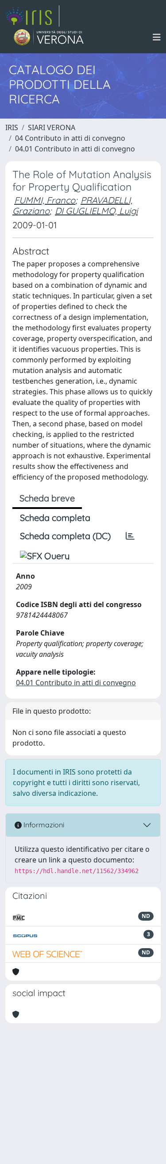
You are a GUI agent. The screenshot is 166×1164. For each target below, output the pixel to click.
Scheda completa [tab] (55, 517)
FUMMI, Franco (44, 200)
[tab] (130, 536)
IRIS (11, 127)
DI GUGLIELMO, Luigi (96, 210)
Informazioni (43, 824)
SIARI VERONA (51, 127)
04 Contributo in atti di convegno (70, 138)
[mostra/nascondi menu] (157, 37)
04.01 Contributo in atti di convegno (75, 149)
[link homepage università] (49, 37)
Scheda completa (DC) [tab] (65, 535)
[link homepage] (32, 16)
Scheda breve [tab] (47, 498)
